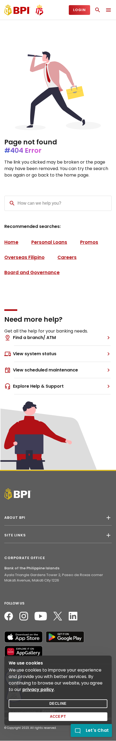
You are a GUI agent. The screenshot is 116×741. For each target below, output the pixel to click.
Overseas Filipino (24, 257)
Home (11, 242)
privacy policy (38, 689)
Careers (67, 257)
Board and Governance (32, 272)
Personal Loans (49, 242)
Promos (89, 242)
